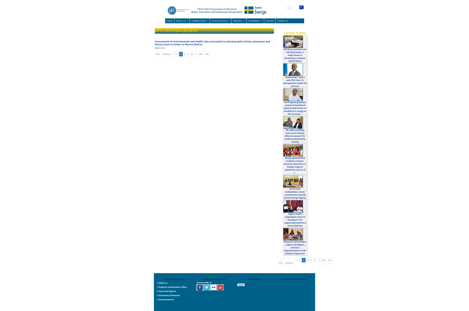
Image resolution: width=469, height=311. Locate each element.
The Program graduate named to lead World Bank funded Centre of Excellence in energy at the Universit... (295, 108)
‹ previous (289, 261)
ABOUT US (179, 21)
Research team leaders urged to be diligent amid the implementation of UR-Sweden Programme (295, 247)
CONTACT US (282, 21)
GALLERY (270, 21)
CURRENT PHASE (198, 21)
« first (281, 261)
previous (166, 54)
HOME (169, 21)
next (201, 54)
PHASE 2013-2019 (218, 21)
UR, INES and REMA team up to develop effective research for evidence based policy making (294, 136)
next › (323, 261)
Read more (160, 48)
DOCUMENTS (253, 21)
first (158, 54)
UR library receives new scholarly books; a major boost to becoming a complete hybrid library (295, 55)
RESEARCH (236, 21)
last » (329, 261)
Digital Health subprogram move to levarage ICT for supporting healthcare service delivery (295, 220)
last (207, 54)
